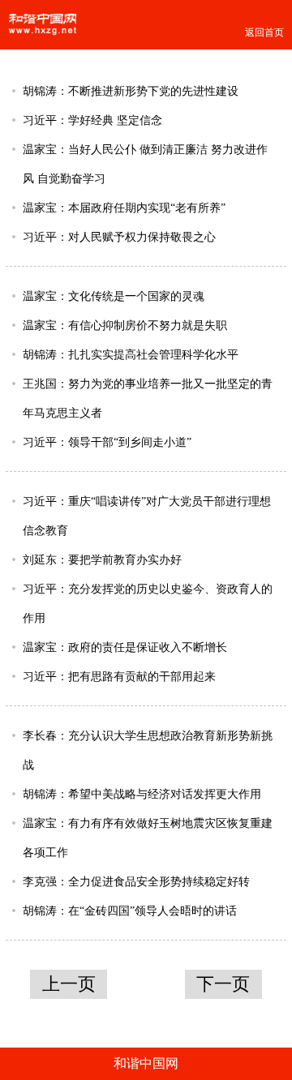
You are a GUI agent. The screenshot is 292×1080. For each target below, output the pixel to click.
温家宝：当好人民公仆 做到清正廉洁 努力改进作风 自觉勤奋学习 (145, 164)
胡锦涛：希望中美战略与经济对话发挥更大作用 (142, 793)
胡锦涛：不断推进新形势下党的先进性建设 (130, 90)
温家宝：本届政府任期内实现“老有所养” (124, 207)
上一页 (69, 984)
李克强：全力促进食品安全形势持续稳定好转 (136, 881)
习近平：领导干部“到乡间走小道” (107, 441)
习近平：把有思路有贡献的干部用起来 (119, 676)
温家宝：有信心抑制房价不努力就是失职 (125, 325)
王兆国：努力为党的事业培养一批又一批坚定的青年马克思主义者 (148, 398)
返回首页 (264, 32)
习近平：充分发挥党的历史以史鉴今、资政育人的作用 (148, 603)
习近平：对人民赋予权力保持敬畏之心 (119, 236)
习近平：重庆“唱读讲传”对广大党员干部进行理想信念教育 (147, 516)
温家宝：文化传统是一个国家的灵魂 (113, 295)
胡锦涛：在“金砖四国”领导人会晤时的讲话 (130, 910)
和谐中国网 (146, 1063)
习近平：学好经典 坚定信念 (92, 120)
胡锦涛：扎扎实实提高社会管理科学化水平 (130, 354)
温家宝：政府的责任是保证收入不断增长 (125, 647)
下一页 (223, 984)
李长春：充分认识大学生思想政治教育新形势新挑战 (148, 750)
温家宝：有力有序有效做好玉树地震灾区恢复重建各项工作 (148, 837)
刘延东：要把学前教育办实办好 (102, 559)
